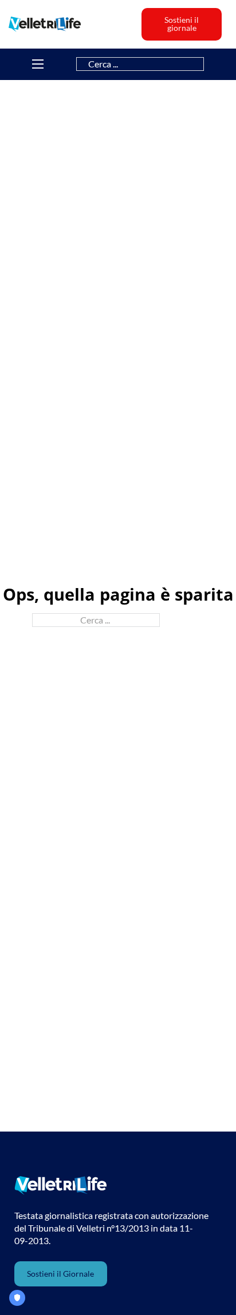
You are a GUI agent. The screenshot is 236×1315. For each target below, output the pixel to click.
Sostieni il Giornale (60, 1273)
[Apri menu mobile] (38, 64)
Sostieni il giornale (181, 24)
